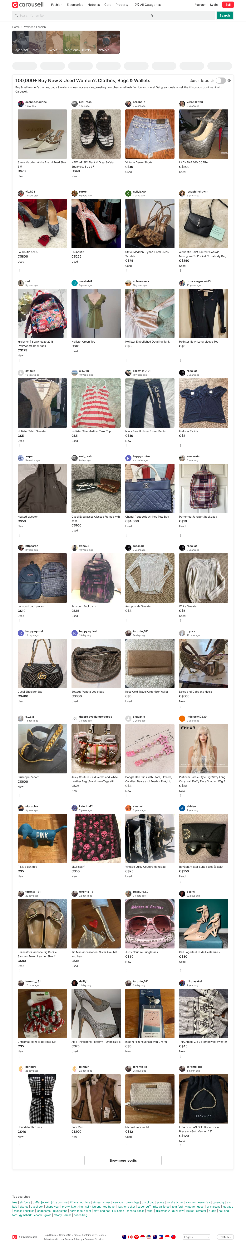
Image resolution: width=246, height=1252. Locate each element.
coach (38, 1215)
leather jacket (126, 1206)
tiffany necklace (80, 1202)
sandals (191, 1202)
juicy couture (59, 1202)
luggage (228, 1206)
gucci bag (148, 1202)
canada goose (135, 1210)
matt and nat (102, 1210)
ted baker (109, 1206)
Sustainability (89, 1235)
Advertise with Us (53, 1239)
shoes (107, 1202)
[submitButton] (225, 15)
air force (25, 1202)
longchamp (44, 1210)
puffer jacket (41, 1202)
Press (77, 1235)
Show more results (123, 1160)
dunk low (178, 1210)
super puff (144, 1206)
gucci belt (37, 1206)
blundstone (60, 1210)
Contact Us (65, 1235)
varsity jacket (175, 1202)
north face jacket (80, 1210)
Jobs (101, 1235)
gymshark (25, 1215)
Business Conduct (94, 1239)
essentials (204, 1202)
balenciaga (132, 1202)
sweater (201, 1210)
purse (160, 1202)
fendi (150, 1210)
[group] (123, 42)
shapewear (53, 1206)
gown (47, 1215)
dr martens (213, 1206)
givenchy (218, 1202)
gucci (200, 1206)
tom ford (177, 1206)
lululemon (118, 1210)
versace (118, 1202)
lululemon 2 (163, 1210)
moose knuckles (24, 1210)
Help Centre (50, 1235)
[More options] (19, 181)
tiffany (58, 1215)
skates (24, 1206)
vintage (190, 1206)
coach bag (80, 1215)
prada (212, 1210)
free (14, 1202)
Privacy (78, 1239)
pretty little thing (72, 1206)
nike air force (161, 1206)
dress (67, 1215)
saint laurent (93, 1206)
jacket (190, 1210)
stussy (97, 1202)
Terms (68, 1239)
